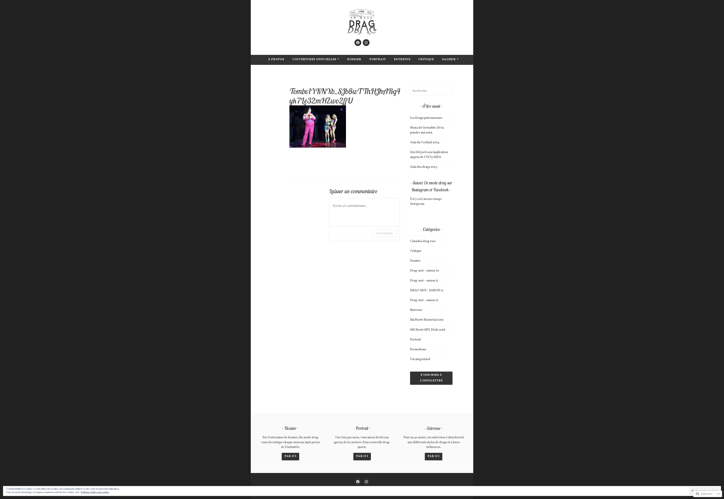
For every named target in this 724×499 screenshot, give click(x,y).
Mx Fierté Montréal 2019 (426, 320)
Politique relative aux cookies (95, 492)
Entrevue (402, 59)
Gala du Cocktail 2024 (424, 142)
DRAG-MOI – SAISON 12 (426, 290)
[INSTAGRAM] (366, 482)
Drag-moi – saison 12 (424, 300)
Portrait (377, 59)
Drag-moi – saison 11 (424, 281)
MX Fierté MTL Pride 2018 (427, 330)
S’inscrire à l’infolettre (431, 378)
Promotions (418, 349)
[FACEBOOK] (358, 482)
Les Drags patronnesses (426, 118)
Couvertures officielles (314, 59)
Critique (426, 59)
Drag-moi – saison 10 (424, 271)
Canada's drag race (423, 241)
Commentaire (384, 233)
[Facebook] (358, 42)
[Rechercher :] (431, 91)
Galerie (449, 59)
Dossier (354, 59)
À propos (276, 59)
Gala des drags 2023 (423, 167)
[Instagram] (366, 42)
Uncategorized (420, 359)
